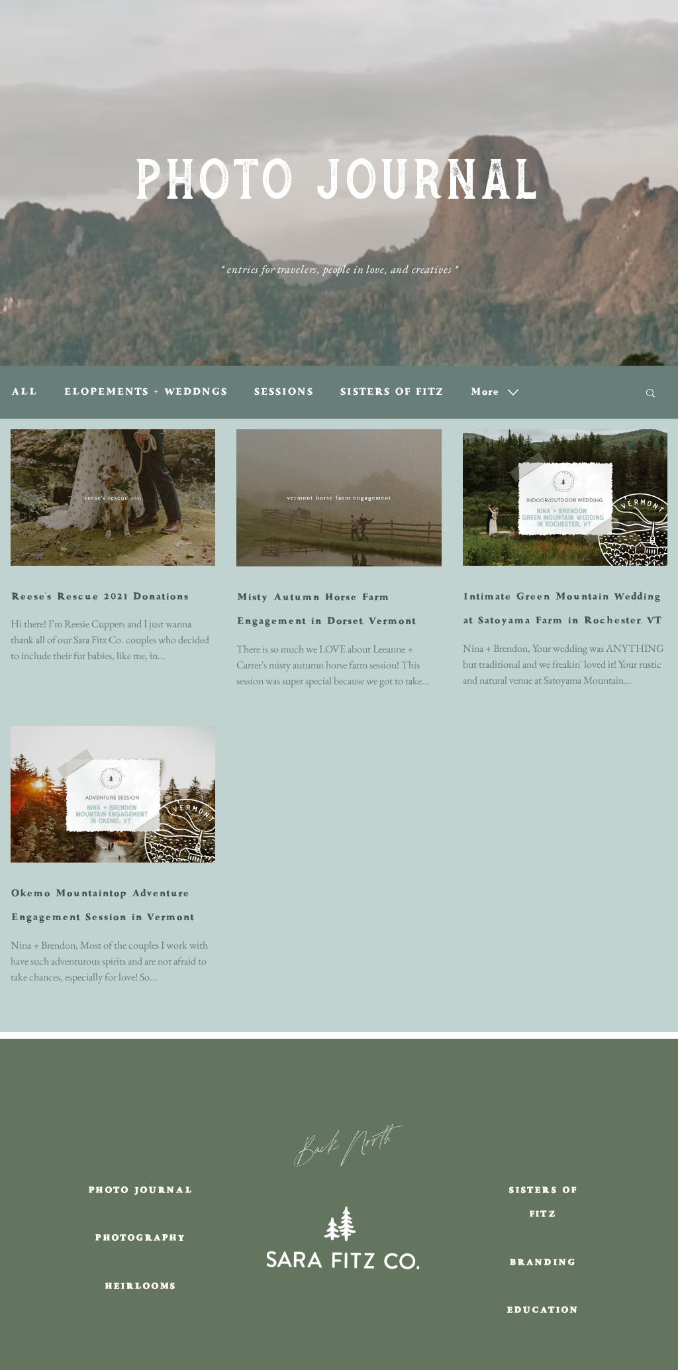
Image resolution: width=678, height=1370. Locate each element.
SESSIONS (283, 392)
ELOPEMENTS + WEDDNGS (145, 392)
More (484, 392)
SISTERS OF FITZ (392, 392)
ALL (24, 392)
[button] (650, 394)
